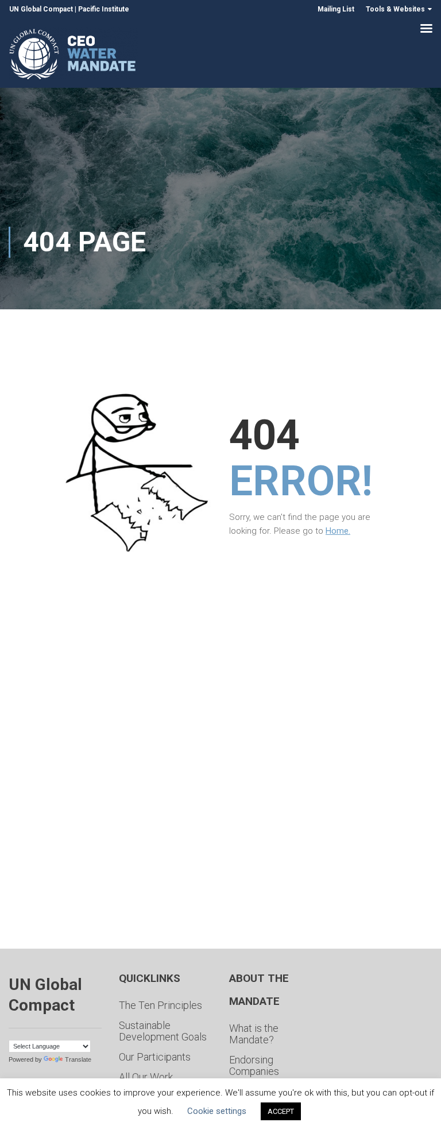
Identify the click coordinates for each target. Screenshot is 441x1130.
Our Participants (155, 1057)
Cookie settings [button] (216, 1111)
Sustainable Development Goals (163, 1031)
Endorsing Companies (254, 1065)
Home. (338, 531)
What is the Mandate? (253, 1034)
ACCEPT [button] (281, 1111)
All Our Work (146, 1077)
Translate (78, 1059)
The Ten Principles (160, 1005)
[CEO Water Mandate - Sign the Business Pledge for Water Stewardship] (73, 56)
